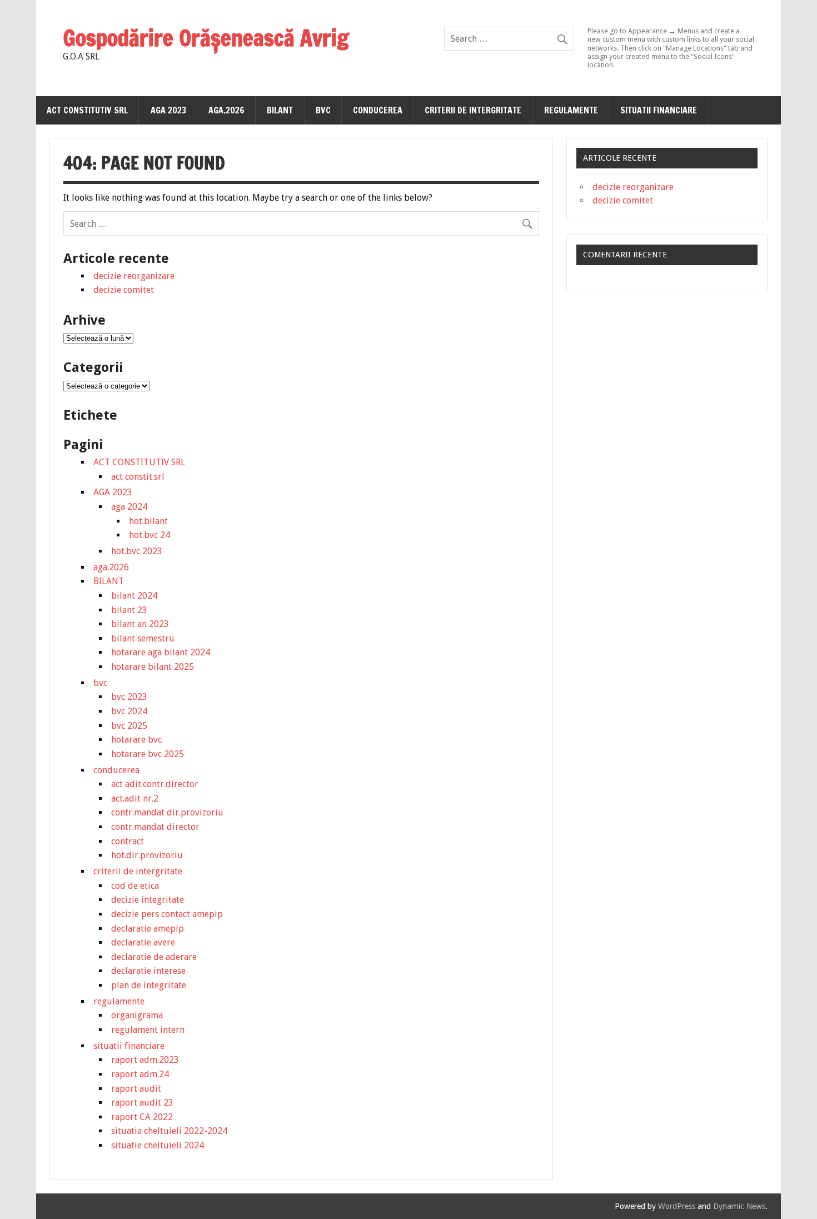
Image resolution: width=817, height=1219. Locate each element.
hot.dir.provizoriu (147, 855)
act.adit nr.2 (134, 798)
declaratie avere (143, 942)
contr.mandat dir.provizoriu (167, 812)
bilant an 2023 (140, 624)
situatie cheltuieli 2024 (157, 1145)
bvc (323, 110)
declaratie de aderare (154, 957)
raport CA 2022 (142, 1117)
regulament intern (148, 1029)
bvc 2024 (129, 711)
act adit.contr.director (154, 784)
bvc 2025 (129, 725)
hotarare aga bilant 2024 (160, 652)
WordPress (676, 1206)
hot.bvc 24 (149, 535)
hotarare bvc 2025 (147, 754)
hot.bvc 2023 (136, 551)
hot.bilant (148, 521)
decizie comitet (123, 290)
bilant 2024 (134, 595)
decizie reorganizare (134, 276)
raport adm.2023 (145, 1059)
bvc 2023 (129, 696)
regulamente (571, 110)
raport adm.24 (140, 1074)
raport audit (136, 1088)
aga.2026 (226, 110)
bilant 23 (129, 610)
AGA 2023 (168, 110)
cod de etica (135, 885)
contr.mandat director (155, 827)
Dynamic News (739, 1206)
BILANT (280, 110)
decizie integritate (147, 899)
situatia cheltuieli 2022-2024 (169, 1131)
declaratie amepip (147, 928)
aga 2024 (129, 506)
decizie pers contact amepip (167, 914)
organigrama (137, 1015)
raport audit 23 (142, 1102)
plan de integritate (148, 985)
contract (127, 841)
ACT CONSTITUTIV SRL (87, 110)
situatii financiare (658, 110)
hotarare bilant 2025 (152, 666)
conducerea (377, 110)
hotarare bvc (136, 739)
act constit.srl (138, 476)
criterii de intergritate (473, 110)
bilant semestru (143, 638)
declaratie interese (148, 971)
